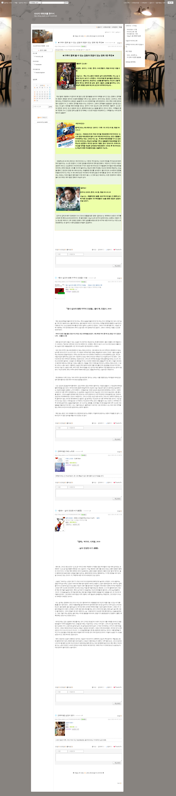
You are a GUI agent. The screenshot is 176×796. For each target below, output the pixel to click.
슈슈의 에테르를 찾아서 (44, 13)
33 (90, 36)
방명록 (35, 79)
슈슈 (109, 46)
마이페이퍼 (36, 69)
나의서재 (126, 3)
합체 (98, 518)
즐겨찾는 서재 (160, 3)
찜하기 (109, 249)
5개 (113, 32)
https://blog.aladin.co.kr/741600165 (45, 16)
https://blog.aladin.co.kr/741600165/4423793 (67, 455)
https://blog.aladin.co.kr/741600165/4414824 (67, 719)
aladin (46, 122)
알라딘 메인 (23, 3)
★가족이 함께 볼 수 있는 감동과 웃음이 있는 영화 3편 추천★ (81, 42)
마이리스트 (39, 56)
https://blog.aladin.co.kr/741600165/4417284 (67, 514)
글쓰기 (152, 3)
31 (85, 36)
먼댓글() (63, 249)
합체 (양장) (69, 518)
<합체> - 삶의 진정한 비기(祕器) (70, 511)
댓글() (119, 43)
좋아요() (70, 249)
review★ (39, 64)
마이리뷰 (36, 61)
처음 (76, 36)
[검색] (50, 106)
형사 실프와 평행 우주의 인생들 (76, 285)
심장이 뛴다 (69, 723)
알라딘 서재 (8, 3)
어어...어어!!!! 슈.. (132, 55)
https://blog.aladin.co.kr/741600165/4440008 (67, 46)
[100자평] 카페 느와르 (66, 451)
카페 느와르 (69, 458)
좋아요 (94, 249)
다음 (93, 36)
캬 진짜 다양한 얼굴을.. (134, 57)
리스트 (35, 53)
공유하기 (101, 249)
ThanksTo (118, 249)
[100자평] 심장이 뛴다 (66, 715)
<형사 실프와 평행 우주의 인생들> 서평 (72, 278)
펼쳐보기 (107, 32)
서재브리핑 (135, 3)
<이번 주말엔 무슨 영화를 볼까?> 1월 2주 (77, 50)
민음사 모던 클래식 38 (95, 285)
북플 (16, 3)
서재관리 (144, 3)
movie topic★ (40, 72)
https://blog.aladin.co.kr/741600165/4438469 (67, 281)
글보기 (99, 27)
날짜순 (117, 32)
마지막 (100, 36)
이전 (81, 36)
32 (88, 36)
